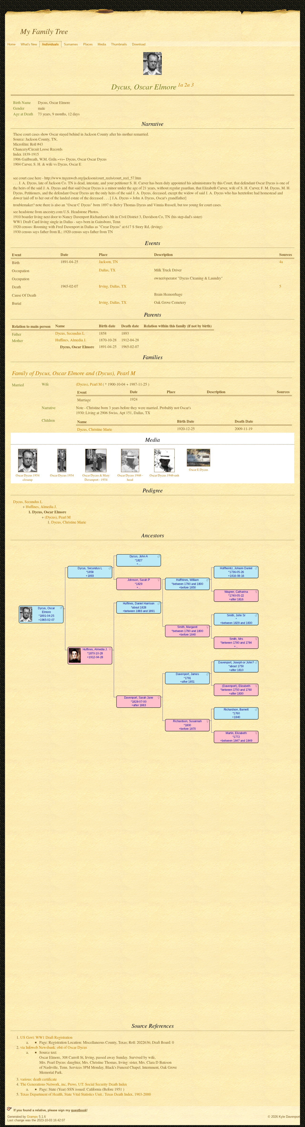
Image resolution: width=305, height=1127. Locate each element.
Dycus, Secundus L (70, 333)
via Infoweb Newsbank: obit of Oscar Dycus (53, 1047)
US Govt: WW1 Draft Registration (46, 1037)
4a (281, 261)
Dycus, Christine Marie (94, 429)
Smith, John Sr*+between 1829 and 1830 (236, 619)
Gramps (32, 1116)
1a (180, 84)
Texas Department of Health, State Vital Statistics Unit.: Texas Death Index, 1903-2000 (85, 1094)
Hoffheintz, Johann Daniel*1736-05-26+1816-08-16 (236, 572)
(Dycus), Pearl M (89, 384)
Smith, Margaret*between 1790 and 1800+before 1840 (187, 631)
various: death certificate (38, 1079)
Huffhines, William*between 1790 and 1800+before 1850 (187, 583)
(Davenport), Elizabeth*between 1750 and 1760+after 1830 (236, 689)
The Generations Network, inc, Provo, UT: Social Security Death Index (73, 1084)
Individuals (50, 44)
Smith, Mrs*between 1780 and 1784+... (236, 642)
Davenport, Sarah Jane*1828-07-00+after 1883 (138, 701)
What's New (29, 44)
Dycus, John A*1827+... (139, 560)
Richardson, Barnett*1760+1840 (236, 713)
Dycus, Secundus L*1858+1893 (90, 572)
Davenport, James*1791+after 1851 (187, 678)
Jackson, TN (108, 261)
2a (187, 84)
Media (102, 44)
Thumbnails (119, 44)
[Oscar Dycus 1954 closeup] (152, 73)
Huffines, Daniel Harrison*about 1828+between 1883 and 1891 (138, 607)
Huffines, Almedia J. (70, 339)
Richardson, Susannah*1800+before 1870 (187, 725)
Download (138, 44)
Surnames (71, 44)
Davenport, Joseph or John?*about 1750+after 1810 (236, 666)
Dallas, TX (107, 269)
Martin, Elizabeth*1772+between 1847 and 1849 (236, 736)
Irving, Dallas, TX (113, 286)
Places (88, 44)
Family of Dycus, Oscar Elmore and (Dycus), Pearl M (73, 373)
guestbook (78, 1110)
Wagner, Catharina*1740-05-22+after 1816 (236, 595)
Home (11, 44)
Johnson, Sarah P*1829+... (138, 583)
